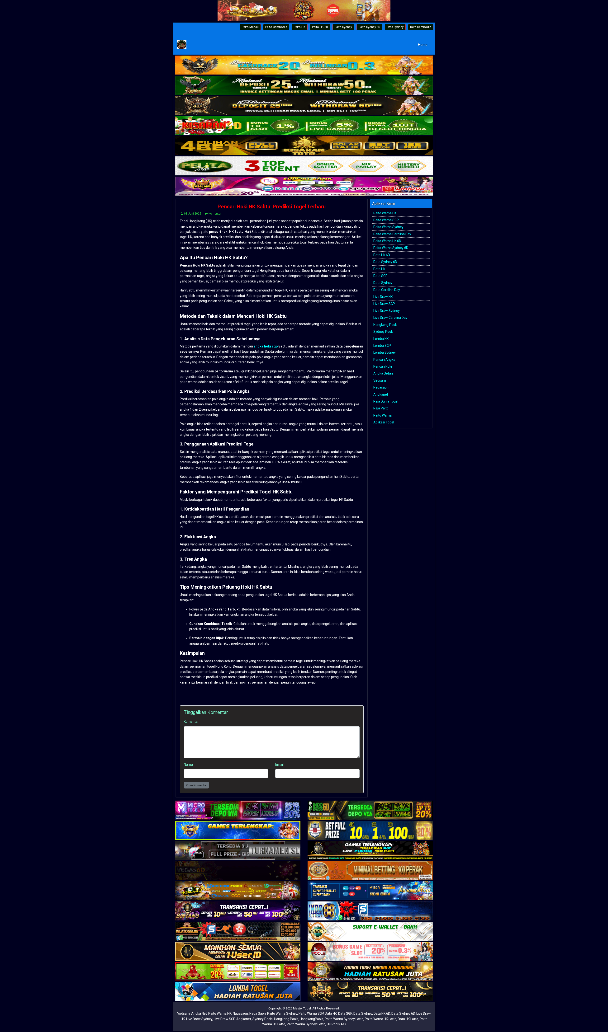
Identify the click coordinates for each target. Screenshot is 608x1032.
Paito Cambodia (276, 27)
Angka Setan (383, 373)
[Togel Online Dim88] (304, 86)
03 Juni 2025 (192, 213)
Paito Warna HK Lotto (380, 1019)
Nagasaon (381, 387)
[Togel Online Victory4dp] (237, 830)
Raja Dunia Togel (385, 401)
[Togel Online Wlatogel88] (237, 931)
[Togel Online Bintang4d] (237, 911)
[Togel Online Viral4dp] (304, 186)
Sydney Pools (383, 331)
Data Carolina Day (386, 290)
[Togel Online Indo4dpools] (237, 992)
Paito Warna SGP (386, 220)
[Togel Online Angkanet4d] (370, 931)
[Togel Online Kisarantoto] (304, 146)
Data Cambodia (420, 27)
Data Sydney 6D (385, 262)
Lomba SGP (382, 345)
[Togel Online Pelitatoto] (304, 166)
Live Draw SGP (384, 304)
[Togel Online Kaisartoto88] (237, 972)
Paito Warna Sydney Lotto (344, 1019)
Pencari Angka (384, 359)
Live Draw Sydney (386, 311)
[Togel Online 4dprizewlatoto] (237, 951)
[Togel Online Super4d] (304, 106)
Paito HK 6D (320, 27)
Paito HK (299, 27)
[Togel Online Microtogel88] (237, 810)
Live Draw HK (383, 297)
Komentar (215, 213)
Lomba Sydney (384, 352)
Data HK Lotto (408, 1019)
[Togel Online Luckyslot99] (370, 830)
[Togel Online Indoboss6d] (370, 810)
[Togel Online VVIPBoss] (304, 65)
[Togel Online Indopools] (370, 951)
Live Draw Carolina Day (390, 317)
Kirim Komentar (196, 785)
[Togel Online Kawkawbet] (237, 851)
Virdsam (379, 380)
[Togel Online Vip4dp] (370, 851)
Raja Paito (381, 408)
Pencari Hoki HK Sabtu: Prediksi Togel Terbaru (272, 207)
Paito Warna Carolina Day (392, 234)
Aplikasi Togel (383, 422)
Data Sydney (395, 27)
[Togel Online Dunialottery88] (370, 871)
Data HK (379, 269)
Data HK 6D (381, 255)
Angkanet (380, 394)
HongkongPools (311, 1019)
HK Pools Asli (336, 1024)
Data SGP (380, 276)
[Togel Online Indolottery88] (370, 911)
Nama (188, 764)
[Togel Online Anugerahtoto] (370, 891)
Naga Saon (257, 1013)
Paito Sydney (343, 27)
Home (423, 44)
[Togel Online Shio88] (370, 972)
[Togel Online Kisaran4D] (304, 126)
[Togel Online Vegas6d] (237, 871)
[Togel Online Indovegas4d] (370, 992)
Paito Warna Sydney (388, 227)
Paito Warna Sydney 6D (390, 248)
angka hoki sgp (266, 346)
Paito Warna (382, 415)
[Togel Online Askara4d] (237, 891)
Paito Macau (250, 27)
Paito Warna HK (384, 213)
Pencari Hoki (382, 366)
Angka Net (199, 1013)
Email (279, 764)
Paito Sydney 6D (369, 27)
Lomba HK (381, 339)
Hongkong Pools (385, 325)
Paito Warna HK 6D (387, 241)
